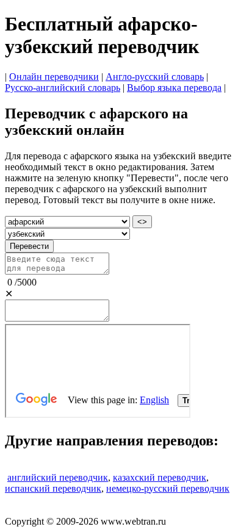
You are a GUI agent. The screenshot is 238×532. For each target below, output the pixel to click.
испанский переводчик (53, 488)
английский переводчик (57, 477)
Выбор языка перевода (174, 87)
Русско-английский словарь (62, 87)
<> (142, 221)
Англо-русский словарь (155, 76)
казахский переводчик (159, 477)
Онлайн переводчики (54, 76)
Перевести (29, 246)
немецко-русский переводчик (167, 488)
